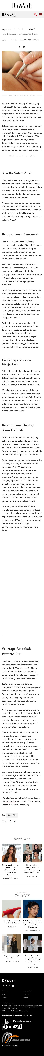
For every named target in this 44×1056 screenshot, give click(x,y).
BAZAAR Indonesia (11, 878)
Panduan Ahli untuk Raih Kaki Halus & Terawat (11, 922)
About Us (4, 994)
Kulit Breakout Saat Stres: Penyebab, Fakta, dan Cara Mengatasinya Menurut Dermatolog (32, 924)
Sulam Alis (12, 815)
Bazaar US (11, 801)
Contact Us (25, 994)
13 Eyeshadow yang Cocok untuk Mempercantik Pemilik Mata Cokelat (10, 870)
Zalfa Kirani (33, 876)
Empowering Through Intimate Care (11, 957)
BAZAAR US (18, 40)
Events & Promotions (28, 991)
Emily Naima (34, 967)
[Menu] (40, 14)
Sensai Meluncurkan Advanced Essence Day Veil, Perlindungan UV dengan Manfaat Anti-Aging (32, 960)
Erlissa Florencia (12, 961)
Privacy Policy (5, 991)
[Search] (35, 14)
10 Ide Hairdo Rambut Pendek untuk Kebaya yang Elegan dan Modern (31, 868)
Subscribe (4, 997)
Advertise (25, 997)
